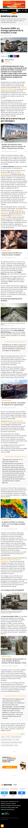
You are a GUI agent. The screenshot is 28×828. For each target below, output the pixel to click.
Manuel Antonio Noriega (6, 739)
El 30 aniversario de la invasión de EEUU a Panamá (11, 742)
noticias (15, 745)
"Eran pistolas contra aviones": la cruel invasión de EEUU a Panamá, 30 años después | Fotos (14, 661)
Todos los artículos (8, 62)
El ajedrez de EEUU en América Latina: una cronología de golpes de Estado (13, 524)
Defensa (17, 733)
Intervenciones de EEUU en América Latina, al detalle (12, 254)
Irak (13, 739)
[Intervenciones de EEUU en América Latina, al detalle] (14, 239)
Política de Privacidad (6, 805)
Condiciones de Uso (13, 801)
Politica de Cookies (16, 805)
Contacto (13, 803)
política (22, 733)
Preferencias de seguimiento (7, 809)
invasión (8, 736)
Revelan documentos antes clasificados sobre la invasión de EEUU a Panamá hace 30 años (13, 146)
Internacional (11, 733)
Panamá (3, 736)
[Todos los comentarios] (2, 825)
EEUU (17, 739)
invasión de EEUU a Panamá (7, 745)
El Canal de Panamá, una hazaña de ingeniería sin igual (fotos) (13, 404)
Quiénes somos (4, 801)
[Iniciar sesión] (19, 10)
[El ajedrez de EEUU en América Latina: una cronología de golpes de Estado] (14, 508)
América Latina (6, 250)
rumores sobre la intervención (14, 88)
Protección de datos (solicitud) (8, 807)
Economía (22, 789)
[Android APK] (5, 813)
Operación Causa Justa (16, 736)
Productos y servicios (6, 803)
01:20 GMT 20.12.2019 (6, 35)
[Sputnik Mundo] (4, 11)
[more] (25, 151)
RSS (17, 807)
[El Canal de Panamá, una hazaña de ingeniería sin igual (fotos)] (14, 389)
